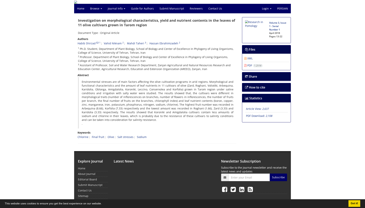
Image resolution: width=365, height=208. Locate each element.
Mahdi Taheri (135, 43)
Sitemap (83, 196)
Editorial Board (87, 179)
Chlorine (83, 137)
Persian (282, 8)
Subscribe (278, 177)
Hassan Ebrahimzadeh (163, 43)
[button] (103, 204)
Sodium (142, 137)
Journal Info (115, 8)
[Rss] (250, 189)
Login (266, 8)
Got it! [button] (354, 203)
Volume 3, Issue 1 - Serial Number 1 (277, 26)
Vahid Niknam (113, 43)
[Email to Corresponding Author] (97, 42)
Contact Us (215, 8)
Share (252, 76)
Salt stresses (125, 137)
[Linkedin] (242, 189)
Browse (95, 8)
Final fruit (98, 137)
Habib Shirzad (87, 43)
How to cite (256, 87)
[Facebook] (225, 189)
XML (250, 58)
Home (80, 8)
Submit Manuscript (171, 8)
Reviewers (196, 8)
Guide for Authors (142, 8)
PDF (254, 65)
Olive (111, 137)
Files (251, 49)
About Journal (86, 174)
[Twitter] (234, 189)
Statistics (255, 98)
